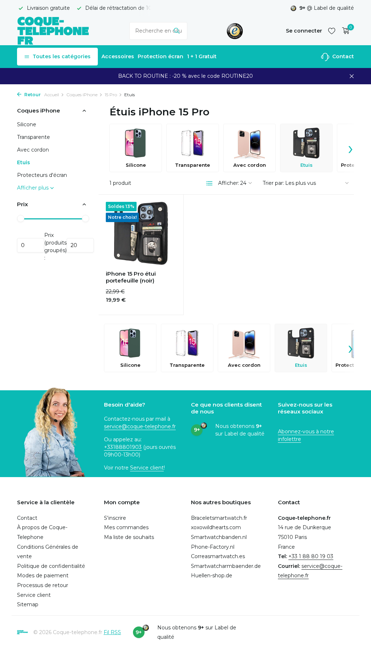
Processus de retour (42, 585)
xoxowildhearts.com (216, 527)
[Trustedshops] (235, 30)
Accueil (51, 94)
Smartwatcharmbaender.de (226, 566)
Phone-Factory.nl (212, 547)
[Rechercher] (176, 30)
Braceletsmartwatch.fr (219, 518)
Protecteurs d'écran (42, 175)
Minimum (30, 245)
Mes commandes (126, 527)
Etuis (23, 162)
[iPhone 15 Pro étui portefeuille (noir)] (141, 233)
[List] (209, 183)
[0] (344, 30)
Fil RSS (112, 632)
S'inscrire (115, 518)
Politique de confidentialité (51, 566)
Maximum (80, 245)
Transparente (33, 137)
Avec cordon (33, 149)
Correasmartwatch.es (218, 556)
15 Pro (111, 94)
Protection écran (160, 56)
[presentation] (350, 148)
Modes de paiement (42, 575)
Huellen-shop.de (211, 575)
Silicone (26, 124)
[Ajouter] (163, 300)
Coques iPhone (81, 94)
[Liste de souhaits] (331, 31)
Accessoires (117, 56)
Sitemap (27, 604)
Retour (32, 94)
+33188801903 (123, 447)
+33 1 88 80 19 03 (310, 556)
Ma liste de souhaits (129, 537)
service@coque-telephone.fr (140, 426)
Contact (342, 56)
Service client (147, 467)
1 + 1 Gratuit (202, 56)
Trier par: (273, 183)
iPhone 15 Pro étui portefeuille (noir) (131, 277)
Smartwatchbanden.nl (219, 537)
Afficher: (228, 183)
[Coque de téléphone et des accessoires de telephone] (53, 30)
